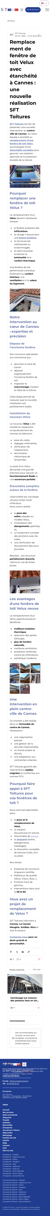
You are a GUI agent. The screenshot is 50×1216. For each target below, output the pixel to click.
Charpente (7, 1128)
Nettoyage (7, 1135)
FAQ (5, 1148)
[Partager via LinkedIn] (23, 952)
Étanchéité (7, 1125)
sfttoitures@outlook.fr (19, 1081)
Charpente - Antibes (11, 1155)
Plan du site (8, 1150)
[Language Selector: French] (44, 3)
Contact (6, 1145)
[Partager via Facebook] (11, 952)
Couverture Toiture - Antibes (14, 1180)
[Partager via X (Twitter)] (17, 952)
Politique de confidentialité (11, 1209)
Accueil (6, 1110)
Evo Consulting (35, 1209)
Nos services (8, 1112)
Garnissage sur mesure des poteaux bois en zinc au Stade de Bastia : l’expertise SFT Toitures (24, 999)
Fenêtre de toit (9, 1138)
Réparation (8, 1133)
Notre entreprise (10, 1115)
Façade (6, 1120)
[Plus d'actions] (38, 34)
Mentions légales (34, 1207)
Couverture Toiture (11, 1130)
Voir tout (36, 969)
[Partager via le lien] (29, 952)
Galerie (6, 1140)
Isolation (7, 1122)
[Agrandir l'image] (15, 668)
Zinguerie (7, 1117)
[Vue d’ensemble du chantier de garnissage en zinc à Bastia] (25, 984)
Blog (5, 1143)
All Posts (11, 21)
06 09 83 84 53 (13, 1084)
